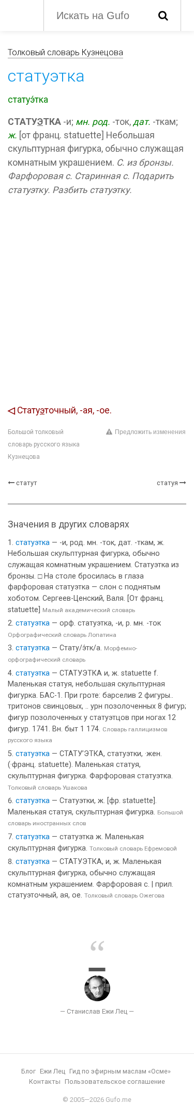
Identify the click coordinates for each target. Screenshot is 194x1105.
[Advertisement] (97, 301)
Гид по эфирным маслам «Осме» (120, 1071)
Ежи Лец (52, 1071)
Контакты (45, 1081)
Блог (28, 1071)
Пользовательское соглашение (115, 1081)
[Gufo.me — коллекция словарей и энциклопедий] (20, 14)
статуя (167, 483)
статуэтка (33, 542)
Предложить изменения (150, 432)
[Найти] (163, 15)
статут (26, 483)
